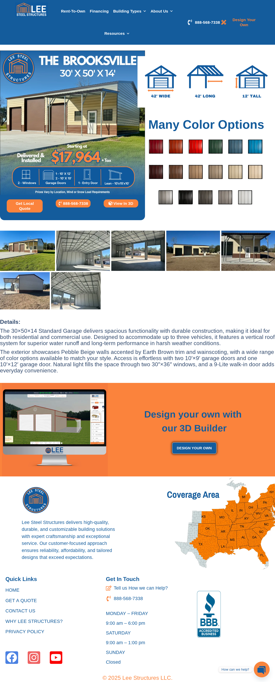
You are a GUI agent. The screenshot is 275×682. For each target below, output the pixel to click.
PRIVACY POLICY (24, 631)
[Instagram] (34, 657)
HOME (12, 590)
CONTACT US (20, 610)
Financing (99, 11)
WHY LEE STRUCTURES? (34, 621)
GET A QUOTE (21, 600)
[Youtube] (56, 657)
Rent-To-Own (73, 11)
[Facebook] (11, 657)
